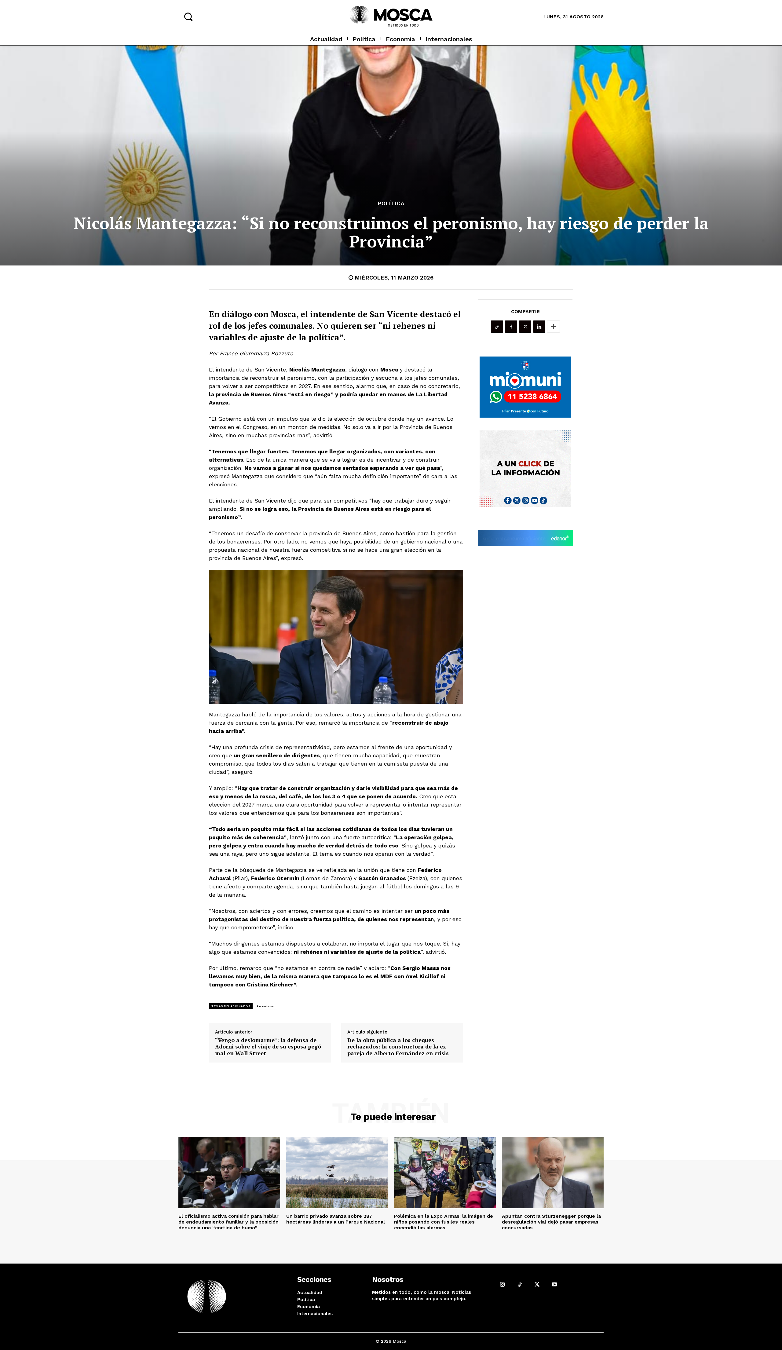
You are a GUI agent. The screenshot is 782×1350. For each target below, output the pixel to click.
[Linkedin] (539, 326)
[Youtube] (554, 1284)
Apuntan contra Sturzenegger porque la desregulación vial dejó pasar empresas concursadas (551, 1222)
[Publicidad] (525, 387)
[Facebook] (511, 326)
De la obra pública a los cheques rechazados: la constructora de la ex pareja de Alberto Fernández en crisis (398, 1047)
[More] (553, 326)
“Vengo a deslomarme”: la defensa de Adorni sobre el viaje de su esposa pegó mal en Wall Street (268, 1047)
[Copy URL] (497, 326)
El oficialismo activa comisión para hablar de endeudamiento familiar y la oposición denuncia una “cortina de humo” (228, 1222)
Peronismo (265, 1006)
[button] (188, 16)
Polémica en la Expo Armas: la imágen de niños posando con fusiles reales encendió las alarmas (443, 1222)
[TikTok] (520, 1284)
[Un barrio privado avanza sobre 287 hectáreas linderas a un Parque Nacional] (337, 1172)
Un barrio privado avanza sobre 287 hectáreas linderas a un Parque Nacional (335, 1219)
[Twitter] (525, 326)
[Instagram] (502, 1284)
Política (391, 203)
